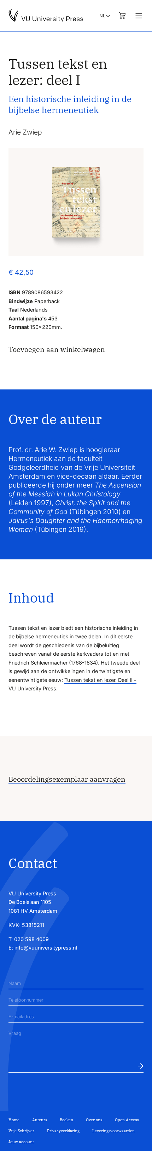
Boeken (66, 1119)
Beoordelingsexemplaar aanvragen (66, 779)
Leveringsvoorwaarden (113, 1130)
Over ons (94, 1119)
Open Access (127, 1119)
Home (13, 1119)
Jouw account (21, 1141)
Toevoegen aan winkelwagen (56, 349)
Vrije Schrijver (21, 1130)
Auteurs (39, 1119)
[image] (76, 202)
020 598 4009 (31, 939)
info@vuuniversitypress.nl (45, 948)
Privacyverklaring (63, 1130)
